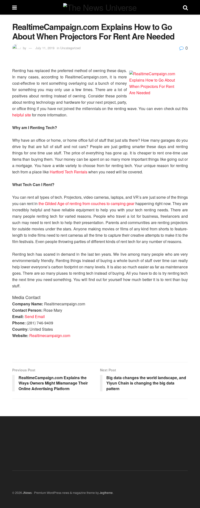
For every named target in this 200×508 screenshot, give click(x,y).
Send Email (35, 316)
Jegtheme (106, 492)
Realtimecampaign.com (49, 335)
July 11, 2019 (44, 48)
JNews (27, 492)
